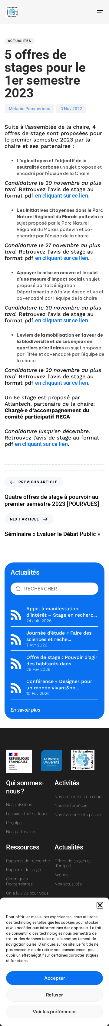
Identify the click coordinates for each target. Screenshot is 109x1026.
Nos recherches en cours (78, 796)
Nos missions (19, 804)
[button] (100, 905)
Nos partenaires (21, 831)
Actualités (19, 41)
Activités (66, 783)
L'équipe (14, 822)
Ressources (22, 847)
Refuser (54, 995)
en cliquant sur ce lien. (62, 195)
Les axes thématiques (27, 813)
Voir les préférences (55, 1011)
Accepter (54, 978)
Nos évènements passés (78, 814)
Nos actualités (68, 883)
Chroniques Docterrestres (19, 881)
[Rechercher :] (54, 589)
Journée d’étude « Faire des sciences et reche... (58, 636)
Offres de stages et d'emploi (72, 863)
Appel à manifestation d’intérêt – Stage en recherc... (61, 612)
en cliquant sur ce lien (61, 258)
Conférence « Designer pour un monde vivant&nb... (59, 684)
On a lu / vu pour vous (27, 893)
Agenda (61, 874)
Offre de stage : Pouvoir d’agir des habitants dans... (61, 660)
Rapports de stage (23, 869)
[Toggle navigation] (87, 12)
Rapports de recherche (28, 860)
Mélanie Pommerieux (29, 108)
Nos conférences (70, 805)
